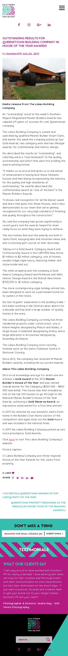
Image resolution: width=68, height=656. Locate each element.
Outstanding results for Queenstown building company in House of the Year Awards (30, 42)
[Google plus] (39, 24)
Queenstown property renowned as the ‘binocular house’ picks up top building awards (38, 506)
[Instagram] (29, 24)
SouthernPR (14, 53)
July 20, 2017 (30, 53)
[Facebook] (19, 24)
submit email (54, 533)
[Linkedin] (49, 24)
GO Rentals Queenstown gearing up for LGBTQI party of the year (30, 495)
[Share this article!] (13, 478)
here (12, 439)
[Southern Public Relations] (8, 11)
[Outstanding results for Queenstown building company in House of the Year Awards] (34, 79)
